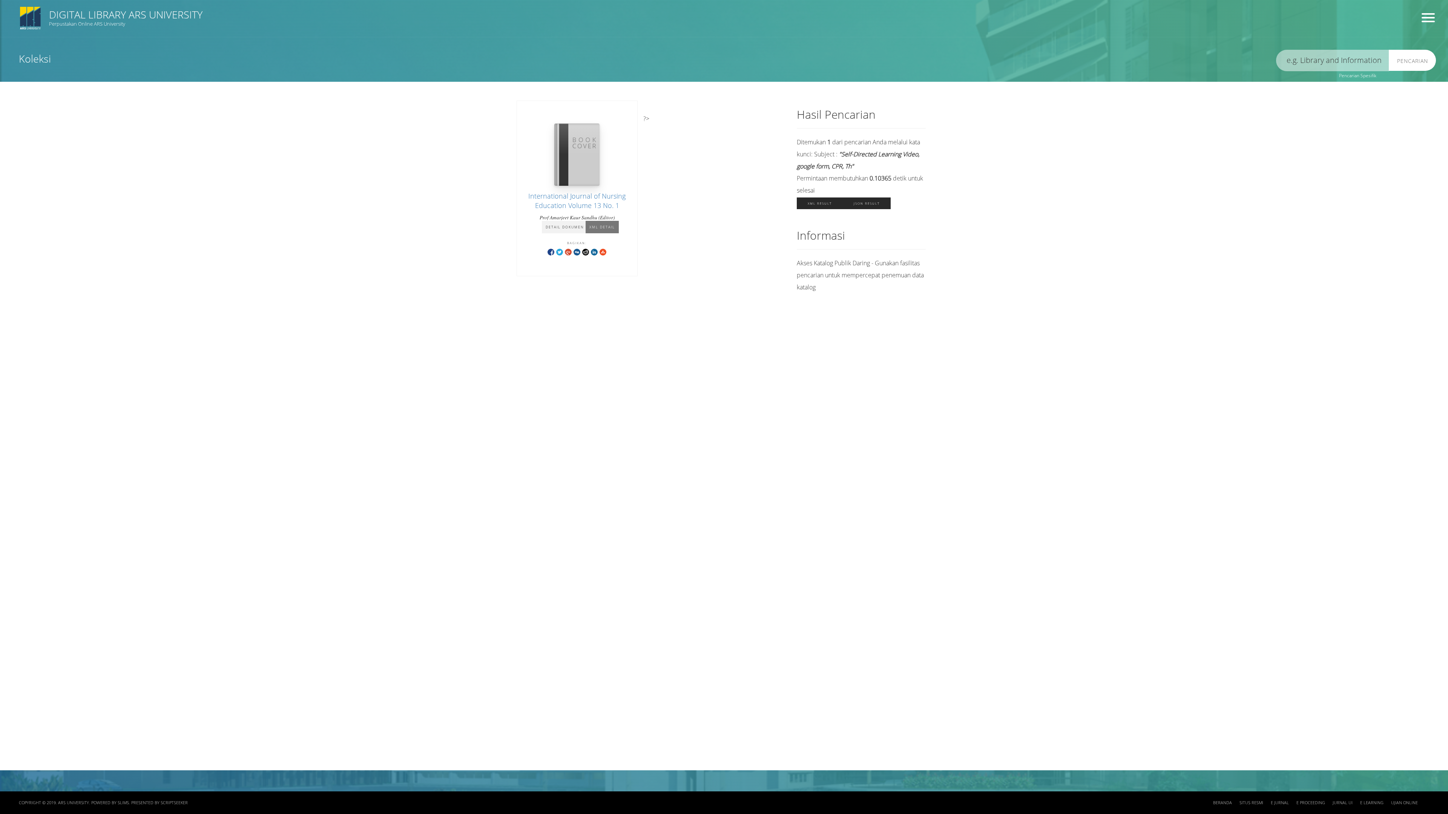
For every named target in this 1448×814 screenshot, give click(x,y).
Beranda (1222, 802)
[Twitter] (559, 251)
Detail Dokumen (565, 227)
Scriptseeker (174, 802)
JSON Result (867, 203)
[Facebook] (551, 251)
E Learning (1372, 802)
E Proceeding (1310, 802)
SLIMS (123, 802)
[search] (1332, 60)
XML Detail (602, 227)
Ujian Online (1404, 802)
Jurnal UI (1343, 802)
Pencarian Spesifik (1357, 75)
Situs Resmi (1251, 802)
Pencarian (1412, 60)
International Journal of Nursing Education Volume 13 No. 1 (577, 200)
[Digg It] (577, 251)
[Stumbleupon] (603, 251)
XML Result (820, 203)
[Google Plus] (568, 251)
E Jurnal (1280, 802)
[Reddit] (585, 251)
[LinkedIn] (594, 251)
